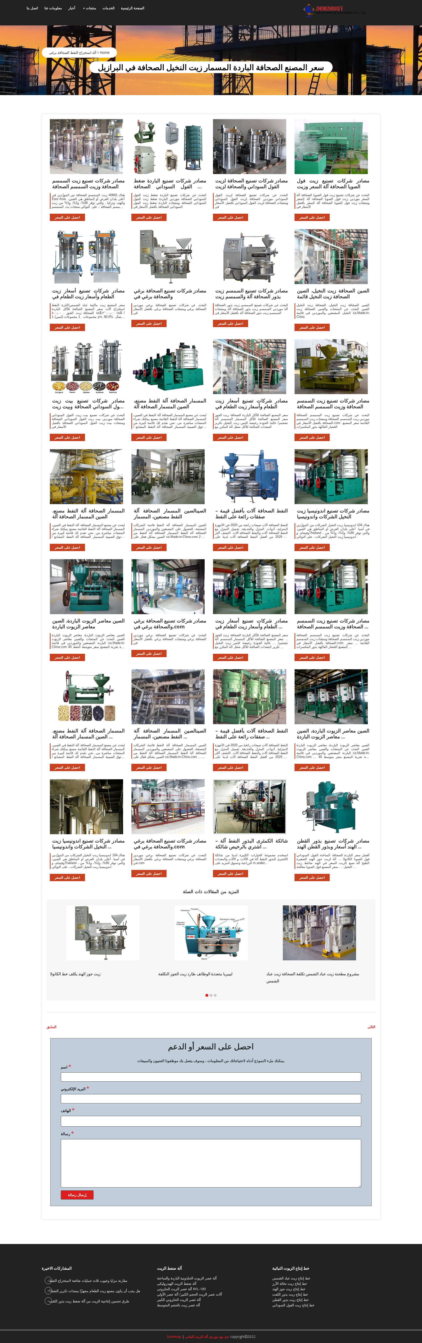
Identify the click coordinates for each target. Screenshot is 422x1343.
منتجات (91, 8)
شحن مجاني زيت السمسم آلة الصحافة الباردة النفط (308, 974)
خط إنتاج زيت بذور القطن (290, 1299)
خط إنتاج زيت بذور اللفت (290, 1294)
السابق (51, 1026)
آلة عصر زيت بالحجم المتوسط (178, 1305)
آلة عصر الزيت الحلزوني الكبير (179, 1299)
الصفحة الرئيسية (132, 8)
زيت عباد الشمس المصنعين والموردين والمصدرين (198, 974)
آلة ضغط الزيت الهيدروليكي (176, 1283)
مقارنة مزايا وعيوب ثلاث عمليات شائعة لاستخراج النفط (88, 1280)
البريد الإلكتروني (75, 1088)
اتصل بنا (32, 8)
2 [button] (211, 995)
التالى (371, 1026)
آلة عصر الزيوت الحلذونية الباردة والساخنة (187, 1278)
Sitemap (174, 1336)
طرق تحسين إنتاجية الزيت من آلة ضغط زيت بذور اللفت (89, 1301)
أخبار (71, 8)
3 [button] (215, 995)
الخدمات (109, 8)
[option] (319, 941)
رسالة (67, 1133)
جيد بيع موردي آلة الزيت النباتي (206, 1336)
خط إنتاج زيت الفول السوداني (293, 1305)
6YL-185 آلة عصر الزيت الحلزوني (181, 1289)
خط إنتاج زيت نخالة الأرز (289, 1283)
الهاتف (67, 1110)
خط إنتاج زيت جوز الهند (289, 1289)
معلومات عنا (53, 8)
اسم (66, 1066)
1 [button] (206, 995)
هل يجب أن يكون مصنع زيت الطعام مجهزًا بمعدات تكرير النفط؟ (94, 1290)
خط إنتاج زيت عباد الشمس (291, 1278)
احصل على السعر (67, 217)
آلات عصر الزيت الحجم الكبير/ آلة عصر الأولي (189, 1294)
